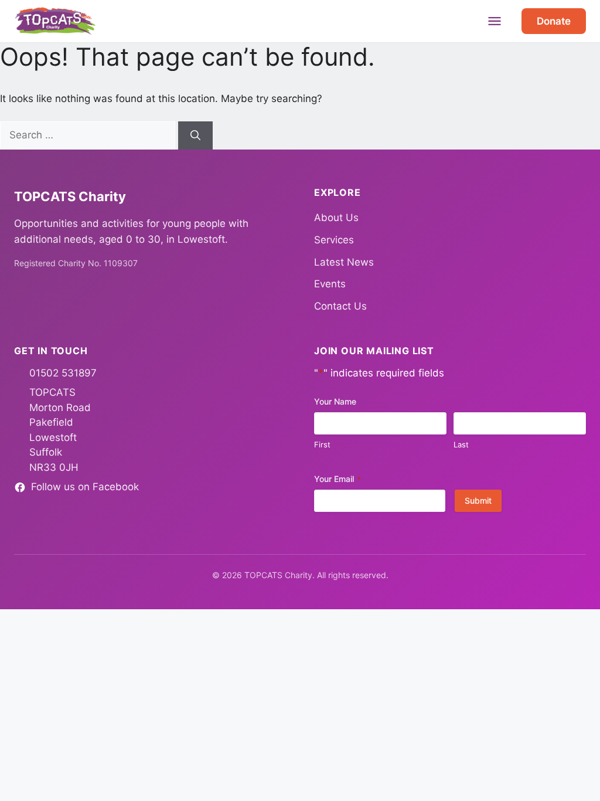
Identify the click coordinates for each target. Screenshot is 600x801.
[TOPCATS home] (55, 21)
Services (334, 240)
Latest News (344, 262)
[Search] (195, 135)
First (322, 444)
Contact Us (340, 306)
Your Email (337, 479)
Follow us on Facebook (85, 487)
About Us (336, 217)
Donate (554, 21)
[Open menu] (494, 21)
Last (461, 444)
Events (330, 284)
